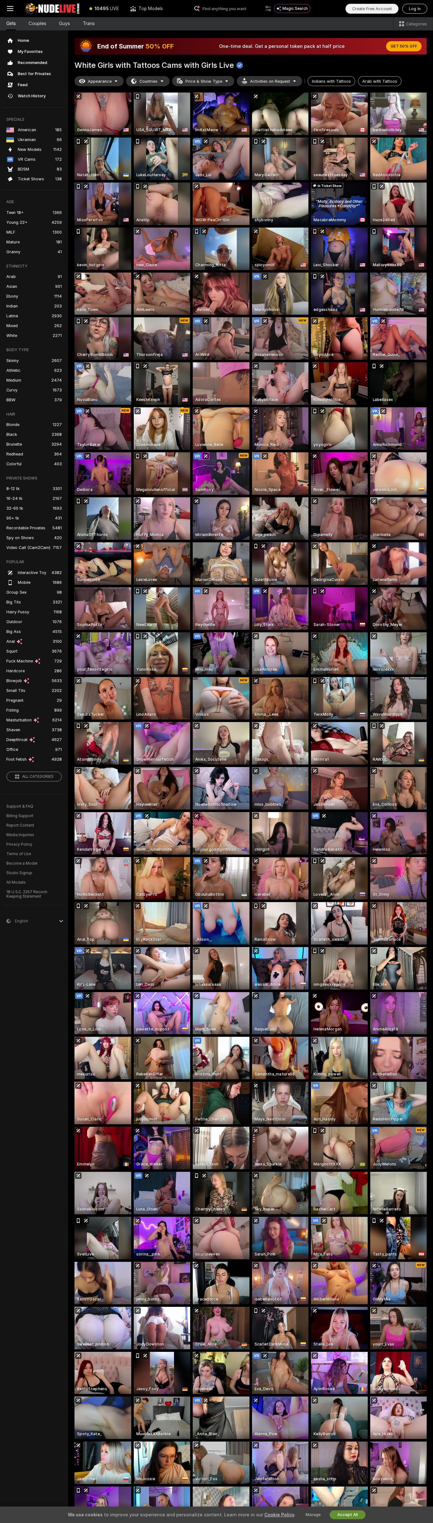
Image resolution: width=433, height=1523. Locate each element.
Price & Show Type (203, 81)
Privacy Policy (19, 844)
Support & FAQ (19, 806)
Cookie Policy (279, 1514)
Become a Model (21, 863)
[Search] (268, 8)
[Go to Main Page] (52, 8)
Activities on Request (270, 81)
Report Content (20, 825)
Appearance (100, 81)
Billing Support (19, 816)
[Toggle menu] (10, 8)
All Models (16, 882)
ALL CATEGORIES (38, 776)
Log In (415, 8)
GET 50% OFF (404, 46)
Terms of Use (18, 854)
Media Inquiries (20, 835)
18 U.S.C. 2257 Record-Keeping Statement (27, 894)
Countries (148, 81)
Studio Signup (19, 873)
